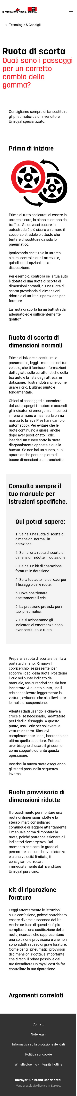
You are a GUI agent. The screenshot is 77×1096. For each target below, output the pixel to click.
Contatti (38, 1024)
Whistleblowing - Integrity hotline (38, 1064)
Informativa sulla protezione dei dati (38, 1044)
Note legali (38, 1034)
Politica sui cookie (38, 1054)
